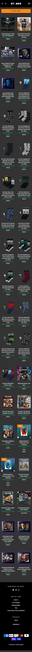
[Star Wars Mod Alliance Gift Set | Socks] (8, 374)
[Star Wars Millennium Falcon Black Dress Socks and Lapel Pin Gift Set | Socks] (8, 116)
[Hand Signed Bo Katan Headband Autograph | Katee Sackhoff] (24, 526)
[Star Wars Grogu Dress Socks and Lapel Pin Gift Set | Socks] (8, 276)
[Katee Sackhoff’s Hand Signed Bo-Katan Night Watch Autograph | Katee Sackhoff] (8, 83)
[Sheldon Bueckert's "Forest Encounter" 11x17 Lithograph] (8, 465)
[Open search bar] (6, 3)
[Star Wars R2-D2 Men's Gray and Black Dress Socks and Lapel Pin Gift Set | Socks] (24, 214)
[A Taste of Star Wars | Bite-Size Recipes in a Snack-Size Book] (24, 24)
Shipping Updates (16, 605)
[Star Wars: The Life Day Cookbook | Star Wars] (8, 402)
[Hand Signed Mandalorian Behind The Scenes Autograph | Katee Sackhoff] (8, 558)
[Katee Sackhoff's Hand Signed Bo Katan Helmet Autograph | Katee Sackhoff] (24, 54)
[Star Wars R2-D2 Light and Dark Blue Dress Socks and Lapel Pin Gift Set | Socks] (8, 214)
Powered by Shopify (19, 644)
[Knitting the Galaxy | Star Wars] (24, 374)
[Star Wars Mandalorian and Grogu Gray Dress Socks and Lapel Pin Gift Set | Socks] (24, 149)
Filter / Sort (16, 11)
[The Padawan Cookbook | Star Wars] (8, 431)
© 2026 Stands (12, 644)
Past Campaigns (16, 602)
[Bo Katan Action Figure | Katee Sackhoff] (24, 498)
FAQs (16, 608)
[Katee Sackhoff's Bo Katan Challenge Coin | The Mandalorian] (8, 54)
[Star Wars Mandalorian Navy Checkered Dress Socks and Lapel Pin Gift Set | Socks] (24, 308)
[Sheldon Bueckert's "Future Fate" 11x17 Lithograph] (24, 431)
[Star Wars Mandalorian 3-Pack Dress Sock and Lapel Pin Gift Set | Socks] (24, 245)
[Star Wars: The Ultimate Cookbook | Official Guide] (24, 402)
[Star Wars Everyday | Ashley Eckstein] (24, 465)
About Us (16, 600)
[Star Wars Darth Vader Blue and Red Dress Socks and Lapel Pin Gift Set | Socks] (8, 308)
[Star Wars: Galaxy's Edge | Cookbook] (8, 498)
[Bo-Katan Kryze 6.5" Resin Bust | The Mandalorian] (8, 24)
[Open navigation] (2, 3)
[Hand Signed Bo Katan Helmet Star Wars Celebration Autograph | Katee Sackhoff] (8, 526)
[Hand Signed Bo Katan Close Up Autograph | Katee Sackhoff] (24, 558)
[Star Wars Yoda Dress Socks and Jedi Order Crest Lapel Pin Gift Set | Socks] (24, 182)
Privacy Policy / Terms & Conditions (16, 610)
